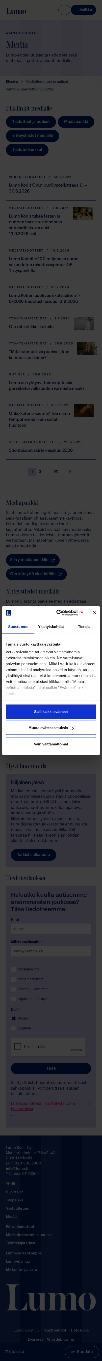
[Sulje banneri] (94, 613)
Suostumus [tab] (18, 626)
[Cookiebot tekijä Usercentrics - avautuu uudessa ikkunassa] (63, 613)
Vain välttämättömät (51, 744)
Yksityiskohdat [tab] (51, 626)
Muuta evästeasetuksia (48, 728)
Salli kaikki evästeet (51, 711)
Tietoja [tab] (84, 626)
